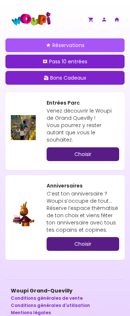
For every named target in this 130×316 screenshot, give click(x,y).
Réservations (67, 45)
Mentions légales (31, 312)
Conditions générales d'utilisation (50, 305)
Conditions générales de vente (47, 298)
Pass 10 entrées (67, 61)
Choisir (82, 154)
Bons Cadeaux (67, 77)
